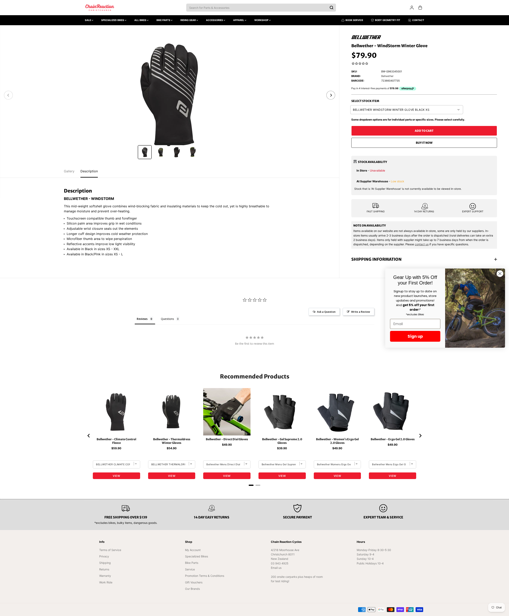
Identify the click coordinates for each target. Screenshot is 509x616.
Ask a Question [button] (326, 311)
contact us (422, 244)
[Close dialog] (499, 273)
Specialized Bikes (113, 20)
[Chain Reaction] (100, 7)
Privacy (104, 556)
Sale (88, 20)
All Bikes (140, 20)
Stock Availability (372, 162)
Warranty (105, 575)
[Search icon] (331, 8)
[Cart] (420, 8)
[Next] (330, 95)
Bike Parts (163, 20)
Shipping (105, 562)
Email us (276, 567)
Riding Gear (188, 20)
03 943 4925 (279, 563)
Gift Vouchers (193, 582)
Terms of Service (110, 550)
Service (190, 569)
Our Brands (192, 588)
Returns (104, 569)
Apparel (239, 20)
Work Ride (105, 582)
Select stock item (365, 101)
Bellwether (387, 76)
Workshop (261, 20)
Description (89, 171)
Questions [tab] (167, 319)
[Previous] (8, 95)
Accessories (215, 20)
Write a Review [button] (360, 311)
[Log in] (411, 7)
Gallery (69, 171)
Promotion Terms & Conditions (204, 575)
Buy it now (424, 143)
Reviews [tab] (142, 319)
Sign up (415, 336)
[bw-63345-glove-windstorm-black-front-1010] (169, 95)
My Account (193, 550)
